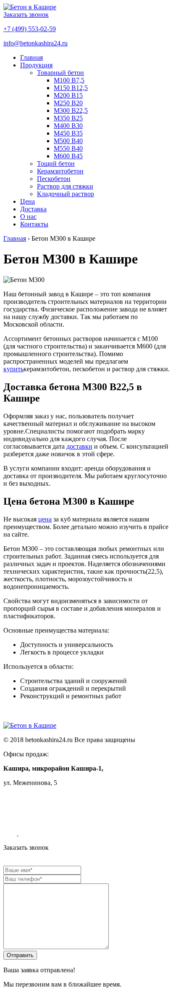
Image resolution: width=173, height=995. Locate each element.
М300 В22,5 (71, 110)
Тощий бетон (56, 163)
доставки (79, 446)
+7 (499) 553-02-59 (29, 28)
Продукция (36, 65)
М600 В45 (68, 156)
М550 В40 (68, 148)
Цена (27, 201)
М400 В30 (68, 125)
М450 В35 (68, 133)
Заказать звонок (26, 14)
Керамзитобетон (60, 171)
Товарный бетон (60, 72)
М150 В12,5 (71, 87)
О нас (28, 216)
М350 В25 (68, 118)
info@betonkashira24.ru (35, 43)
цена (45, 519)
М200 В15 (68, 95)
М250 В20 (68, 102)
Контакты (34, 224)
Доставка (33, 209)
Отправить (20, 955)
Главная (31, 57)
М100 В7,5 (69, 80)
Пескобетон (54, 178)
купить (13, 368)
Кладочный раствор (65, 193)
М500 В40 (68, 140)
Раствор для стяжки (65, 186)
